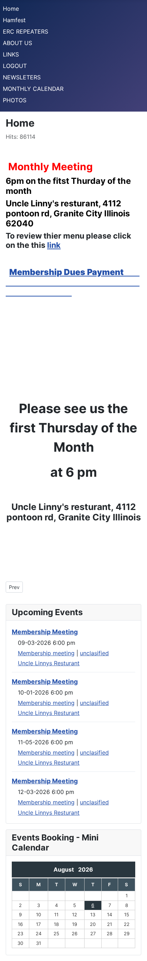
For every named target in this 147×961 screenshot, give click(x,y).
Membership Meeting (45, 632)
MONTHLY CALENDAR (33, 88)
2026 (85, 869)
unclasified (94, 653)
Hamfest (14, 20)
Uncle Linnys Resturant (49, 663)
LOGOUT (15, 65)
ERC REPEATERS (25, 31)
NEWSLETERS (22, 77)
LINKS (11, 54)
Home (11, 8)
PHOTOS (14, 100)
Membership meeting (46, 653)
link (54, 245)
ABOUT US (17, 42)
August (66, 869)
